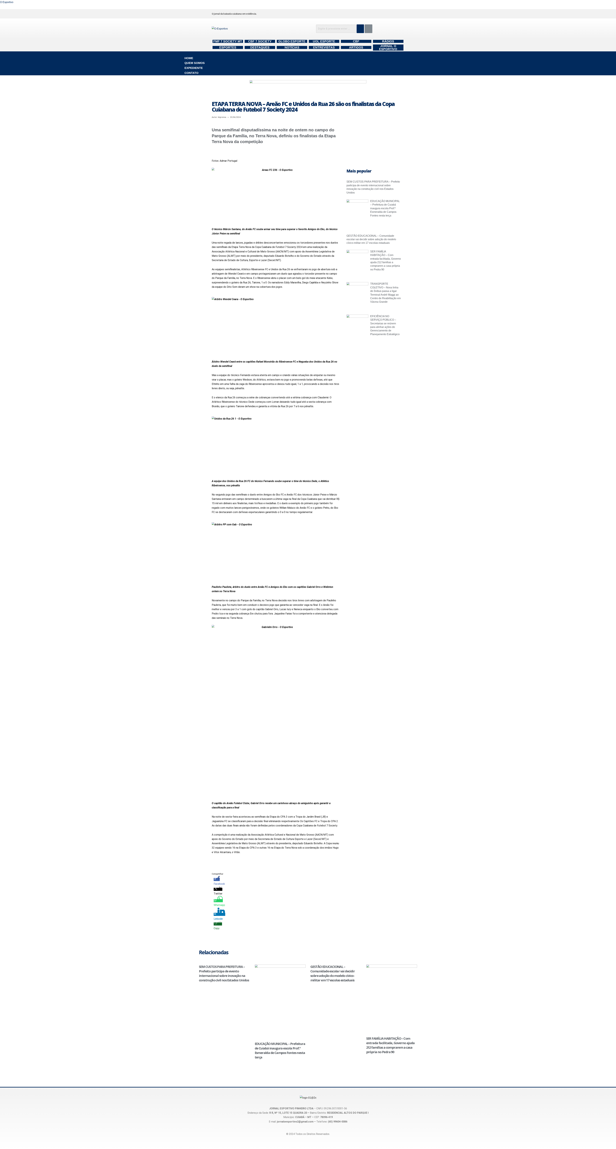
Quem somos (194, 63)
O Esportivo (6, 2)
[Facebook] (351, 13)
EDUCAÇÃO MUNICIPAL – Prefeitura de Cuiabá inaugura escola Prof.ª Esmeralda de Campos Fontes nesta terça (385, 208)
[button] (308, 53)
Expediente (193, 68)
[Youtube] (376, 13)
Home (188, 58)
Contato (191, 73)
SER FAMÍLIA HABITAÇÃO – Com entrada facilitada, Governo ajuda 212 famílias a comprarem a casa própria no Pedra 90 (390, 1045)
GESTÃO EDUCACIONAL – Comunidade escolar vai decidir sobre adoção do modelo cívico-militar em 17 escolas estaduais (371, 239)
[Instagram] (327, 13)
